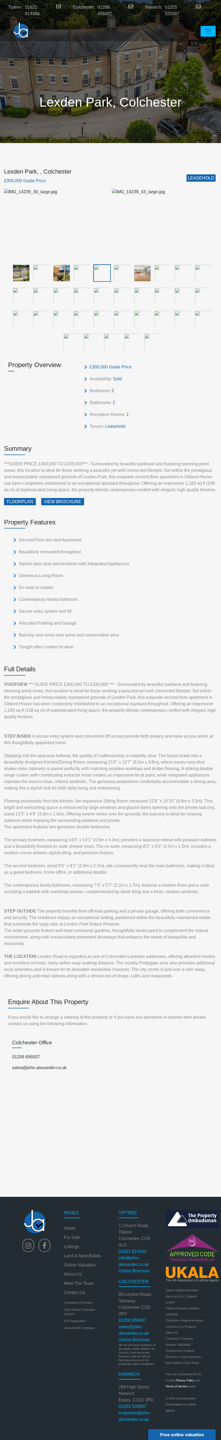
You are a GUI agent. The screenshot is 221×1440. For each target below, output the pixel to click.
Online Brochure (134, 1271)
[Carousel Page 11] (19, 295)
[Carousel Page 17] (141, 295)
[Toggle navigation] (208, 31)
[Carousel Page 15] (100, 295)
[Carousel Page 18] (161, 295)
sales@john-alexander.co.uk (39, 1067)
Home (69, 1228)
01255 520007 (172, 10)
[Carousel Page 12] (40, 295)
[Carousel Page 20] (201, 295)
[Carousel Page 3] (60, 273)
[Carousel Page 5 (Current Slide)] (100, 273)
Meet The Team (79, 1283)
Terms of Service (176, 1386)
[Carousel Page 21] (19, 318)
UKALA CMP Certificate (79, 1328)
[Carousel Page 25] (100, 318)
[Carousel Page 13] (60, 295)
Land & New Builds (82, 1255)
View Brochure (62, 501)
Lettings (71, 1246)
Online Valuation (80, 1265)
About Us (73, 1274)
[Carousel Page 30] (201, 318)
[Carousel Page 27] (141, 318)
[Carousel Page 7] (141, 273)
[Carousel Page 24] (80, 318)
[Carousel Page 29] (181, 318)
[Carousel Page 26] (120, 318)
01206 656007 (105, 10)
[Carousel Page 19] (181, 295)
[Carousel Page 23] (60, 318)
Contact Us (74, 1292)
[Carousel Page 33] (110, 341)
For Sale (72, 1237)
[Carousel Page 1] (19, 273)
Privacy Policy (185, 1380)
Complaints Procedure (78, 1302)
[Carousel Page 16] (120, 295)
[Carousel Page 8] (161, 273)
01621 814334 (32, 10)
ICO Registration (75, 1321)
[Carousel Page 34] (131, 341)
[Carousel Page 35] (151, 341)
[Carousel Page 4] (80, 273)
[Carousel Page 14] (80, 295)
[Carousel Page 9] (181, 273)
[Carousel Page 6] (120, 273)
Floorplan (20, 501)
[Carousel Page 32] (90, 341)
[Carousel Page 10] (201, 273)
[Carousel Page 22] (40, 318)
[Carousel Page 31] (70, 341)
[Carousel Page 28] (161, 318)
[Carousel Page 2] (40, 273)
